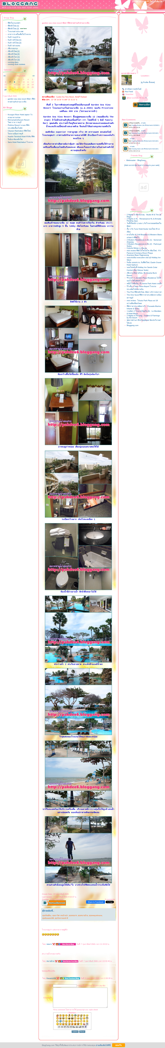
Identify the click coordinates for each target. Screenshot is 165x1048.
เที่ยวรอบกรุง (13, 48)
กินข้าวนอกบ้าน (14, 37)
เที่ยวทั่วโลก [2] (14, 60)
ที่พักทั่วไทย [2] (13, 29)
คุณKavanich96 (48, 918)
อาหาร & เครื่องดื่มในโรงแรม (19, 34)
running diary (13, 62)
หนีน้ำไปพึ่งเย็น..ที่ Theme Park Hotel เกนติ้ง (144, 283)
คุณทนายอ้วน (83, 915)
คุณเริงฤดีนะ (46, 915)
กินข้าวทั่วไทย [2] (14, 43)
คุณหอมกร (73, 915)
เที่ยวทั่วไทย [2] (13, 54)
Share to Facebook (95, 902)
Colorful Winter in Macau (137, 248)
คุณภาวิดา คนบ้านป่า (60, 915)
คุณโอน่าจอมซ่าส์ (61, 918)
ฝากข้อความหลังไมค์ (133, 89)
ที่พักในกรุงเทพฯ (14, 23)
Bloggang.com (132, 325)
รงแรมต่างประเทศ (15, 31)
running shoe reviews (16, 64)
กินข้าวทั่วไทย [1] (14, 40)
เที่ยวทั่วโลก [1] (14, 57)
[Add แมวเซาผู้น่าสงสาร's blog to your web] (141, 165)
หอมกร (49, 944)
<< (4, 76)
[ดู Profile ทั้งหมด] (148, 82)
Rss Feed (129, 92)
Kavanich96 (52, 978)
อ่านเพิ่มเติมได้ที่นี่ (103, 1045)
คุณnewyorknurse (95, 915)
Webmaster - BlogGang (136, 160)
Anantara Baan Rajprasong (138, 255)
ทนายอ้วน (51, 961)
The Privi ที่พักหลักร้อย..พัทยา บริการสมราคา (144, 292)
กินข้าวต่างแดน (14, 46)
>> (33, 76)
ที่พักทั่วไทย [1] (13, 26)
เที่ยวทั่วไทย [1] (13, 51)
